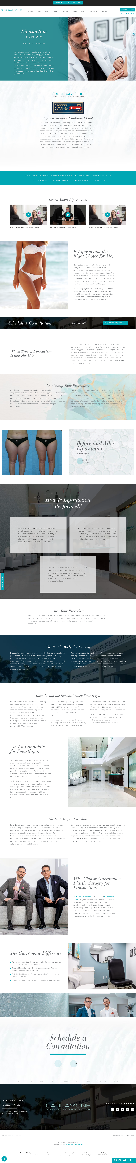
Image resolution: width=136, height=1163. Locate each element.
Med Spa (65, 11)
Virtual (76, 1064)
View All (87, 461)
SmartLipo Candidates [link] (81, 180)
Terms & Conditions (118, 1135)
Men (74, 11)
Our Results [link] (65, 175)
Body (55, 11)
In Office (62, 1064)
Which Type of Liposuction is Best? (24, 228)
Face (38, 11)
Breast (47, 11)
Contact (104, 11)
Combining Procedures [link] (47, 175)
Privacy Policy (130, 1135)
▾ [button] (32, 11)
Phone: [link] (12, 1101)
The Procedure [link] (100, 180)
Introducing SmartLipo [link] (60, 180)
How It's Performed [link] (81, 175)
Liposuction (40, 43)
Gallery (83, 11)
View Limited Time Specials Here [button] (68, 2)
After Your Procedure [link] (102, 175)
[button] (4, 1159)
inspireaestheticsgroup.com (73, 1144)
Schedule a (68, 1041)
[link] (117, 1104)
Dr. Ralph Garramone (82, 897)
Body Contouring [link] (40, 180)
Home (25, 43)
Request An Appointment (115, 323)
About (30, 11)
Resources (93, 11)
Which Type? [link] (30, 175)
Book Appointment (127, 9)
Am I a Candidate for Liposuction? (63, 228)
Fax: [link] (11, 1105)
